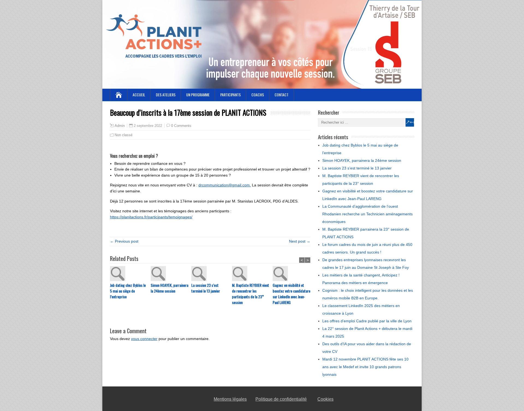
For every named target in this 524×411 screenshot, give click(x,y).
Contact (281, 94)
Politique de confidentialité (281, 399)
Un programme (198, 94)
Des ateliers (165, 94)
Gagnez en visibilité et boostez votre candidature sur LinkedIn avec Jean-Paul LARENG (291, 293)
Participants (230, 94)
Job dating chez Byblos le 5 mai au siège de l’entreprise (128, 290)
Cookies (325, 399)
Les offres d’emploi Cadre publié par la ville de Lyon (367, 321)
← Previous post (124, 241)
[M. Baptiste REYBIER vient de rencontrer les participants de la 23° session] (252, 274)
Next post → (299, 241)
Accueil (139, 94)
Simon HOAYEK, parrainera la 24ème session (169, 288)
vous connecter (144, 338)
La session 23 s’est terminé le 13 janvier (205, 288)
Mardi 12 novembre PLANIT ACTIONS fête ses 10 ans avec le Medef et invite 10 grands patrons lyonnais (365, 367)
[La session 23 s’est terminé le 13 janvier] (211, 274)
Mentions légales (230, 399)
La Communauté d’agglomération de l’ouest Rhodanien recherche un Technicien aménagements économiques (367, 214)
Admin (120, 126)
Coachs (257, 94)
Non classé (123, 135)
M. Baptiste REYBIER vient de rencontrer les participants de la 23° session (250, 293)
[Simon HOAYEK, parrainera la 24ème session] (171, 274)
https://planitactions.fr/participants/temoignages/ (151, 217)
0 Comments (181, 126)
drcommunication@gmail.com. (224, 185)
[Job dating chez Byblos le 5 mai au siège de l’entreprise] (130, 274)
